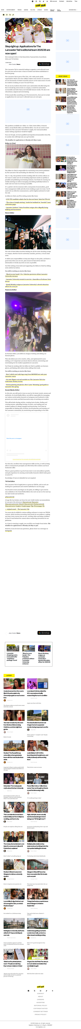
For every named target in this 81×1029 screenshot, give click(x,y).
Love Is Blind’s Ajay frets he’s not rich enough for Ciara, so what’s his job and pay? (13, 903)
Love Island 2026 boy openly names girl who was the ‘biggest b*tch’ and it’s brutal (72, 185)
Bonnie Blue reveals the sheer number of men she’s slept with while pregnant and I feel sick (71, 204)
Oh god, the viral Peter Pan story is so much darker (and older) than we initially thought (37, 964)
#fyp (32, 506)
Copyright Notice (40, 1008)
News (2, 9)
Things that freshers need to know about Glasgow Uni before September (37, 903)
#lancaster (35, 502)
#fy (43, 506)
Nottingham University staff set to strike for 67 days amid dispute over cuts (14, 933)
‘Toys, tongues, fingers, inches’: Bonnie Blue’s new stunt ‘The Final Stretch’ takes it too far (72, 92)
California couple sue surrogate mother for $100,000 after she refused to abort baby (72, 195)
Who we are (53, 1)
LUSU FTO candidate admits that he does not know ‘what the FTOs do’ (28, 199)
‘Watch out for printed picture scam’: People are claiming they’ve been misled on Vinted (13, 964)
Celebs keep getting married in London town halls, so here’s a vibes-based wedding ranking (36, 933)
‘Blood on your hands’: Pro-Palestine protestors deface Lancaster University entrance (28, 658)
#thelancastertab (38, 504)
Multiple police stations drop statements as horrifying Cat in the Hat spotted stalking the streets (37, 846)
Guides (46, 9)
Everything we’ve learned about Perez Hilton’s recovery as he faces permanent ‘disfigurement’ (71, 169)
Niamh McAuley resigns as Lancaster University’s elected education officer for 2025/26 (44, 657)
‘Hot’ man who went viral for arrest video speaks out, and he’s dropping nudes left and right (72, 82)
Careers (40, 999)
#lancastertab (28, 504)
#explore (18, 506)
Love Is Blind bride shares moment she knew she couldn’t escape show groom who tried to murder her (72, 101)
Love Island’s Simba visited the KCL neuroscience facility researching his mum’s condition (37, 693)
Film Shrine (59, 10)
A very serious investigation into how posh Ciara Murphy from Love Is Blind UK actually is (72, 160)
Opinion (39, 9)
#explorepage (25, 506)
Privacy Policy (40, 1014)
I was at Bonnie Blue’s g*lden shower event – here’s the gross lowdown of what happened (71, 109)
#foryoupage (38, 506)
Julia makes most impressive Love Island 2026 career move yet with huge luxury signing (72, 178)
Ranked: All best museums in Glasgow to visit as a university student (13, 874)
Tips (76, 1)
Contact (61, 1)
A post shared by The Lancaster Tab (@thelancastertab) (26, 459)
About (40, 996)
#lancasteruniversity (11, 504)
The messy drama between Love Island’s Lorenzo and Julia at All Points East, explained (14, 846)
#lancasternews (10, 506)
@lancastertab (9, 497)
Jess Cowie (12, 64)
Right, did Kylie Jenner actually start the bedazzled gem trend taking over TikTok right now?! (36, 817)
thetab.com (37, 1023)
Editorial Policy (40, 1005)
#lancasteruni (26, 502)
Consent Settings (40, 1011)
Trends (19, 9)
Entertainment (11, 9)
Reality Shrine (52, 10)
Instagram (8, 530)
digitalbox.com (41, 1027)
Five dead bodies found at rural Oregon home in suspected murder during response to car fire (37, 725)
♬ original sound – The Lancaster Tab (17, 509)
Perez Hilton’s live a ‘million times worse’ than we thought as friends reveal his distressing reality (37, 788)
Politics (32, 9)
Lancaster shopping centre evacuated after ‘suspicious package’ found (12, 656)
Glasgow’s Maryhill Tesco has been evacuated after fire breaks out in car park (37, 874)
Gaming (26, 9)
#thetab (21, 504)
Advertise (69, 1)
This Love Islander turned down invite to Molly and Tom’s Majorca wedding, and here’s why (14, 817)
